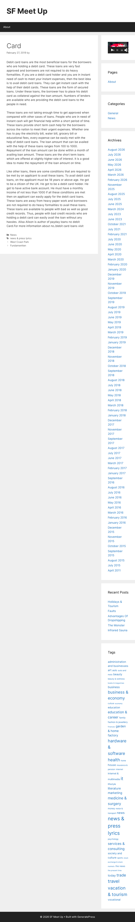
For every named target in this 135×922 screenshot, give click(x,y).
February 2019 (117, 337)
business (114, 687)
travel (113, 881)
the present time (115, 870)
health (114, 759)
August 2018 (116, 380)
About (6, 27)
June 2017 (115, 458)
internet (119, 769)
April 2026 (115, 169)
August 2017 (116, 448)
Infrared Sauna (117, 630)
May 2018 (114, 395)
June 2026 (115, 159)
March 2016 (115, 512)
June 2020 (115, 244)
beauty (117, 674)
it (122, 778)
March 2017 (115, 463)
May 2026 (114, 164)
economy (118, 703)
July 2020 (114, 239)
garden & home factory (117, 730)
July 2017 (114, 453)
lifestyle (112, 784)
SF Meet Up (27, 10)
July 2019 (114, 312)
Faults (112, 611)
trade (121, 875)
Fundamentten (18, 245)
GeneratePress (86, 916)
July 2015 (114, 565)
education (114, 707)
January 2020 (117, 269)
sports (120, 858)
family (122, 717)
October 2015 (117, 546)
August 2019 (116, 307)
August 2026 (116, 149)
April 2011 (114, 570)
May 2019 (114, 322)
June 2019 (115, 317)
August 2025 (116, 194)
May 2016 (114, 502)
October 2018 (117, 366)
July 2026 (114, 154)
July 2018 (114, 385)
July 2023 (114, 214)
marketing (115, 793)
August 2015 (116, 560)
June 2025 (115, 204)
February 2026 (117, 179)
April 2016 (114, 507)
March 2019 (115, 332)
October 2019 (117, 293)
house (112, 765)
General (113, 113)
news (121, 813)
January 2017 (117, 473)
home (123, 760)
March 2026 (116, 174)
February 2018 (117, 410)
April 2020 (115, 254)
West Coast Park (19, 241)
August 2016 (116, 487)
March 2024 (116, 209)
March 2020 (116, 259)
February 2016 (117, 517)
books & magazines (116, 683)
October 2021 (117, 224)
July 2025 (114, 199)
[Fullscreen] (127, 50)
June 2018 (115, 390)
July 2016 (114, 492)
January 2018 (117, 415)
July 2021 (114, 229)
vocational (114, 899)
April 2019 (114, 327)
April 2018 (114, 400)
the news (120, 866)
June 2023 (115, 219)
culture (111, 703)
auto (114, 670)
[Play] (112, 50)
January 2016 (117, 522)
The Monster (116, 625)
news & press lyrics (21, 238)
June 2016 (115, 497)
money (111, 808)
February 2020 (117, 264)
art (109, 670)
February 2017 (117, 468)
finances (111, 727)
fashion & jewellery (118, 722)
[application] (118, 47)
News (13, 234)
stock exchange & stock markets (118, 862)
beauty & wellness (116, 679)
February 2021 (117, 234)
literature (114, 788)
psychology (113, 839)
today (112, 875)
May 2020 (114, 249)
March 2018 (115, 405)
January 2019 (117, 342)
